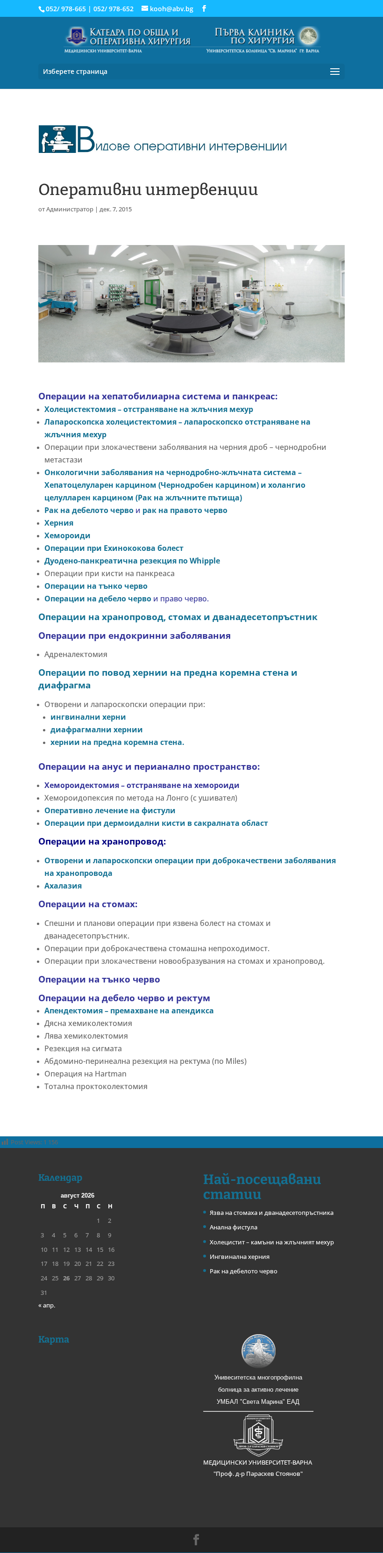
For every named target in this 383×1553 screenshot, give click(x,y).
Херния (58, 523)
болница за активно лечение (258, 1389)
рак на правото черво (184, 510)
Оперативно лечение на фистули (110, 810)
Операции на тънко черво (96, 586)
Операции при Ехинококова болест (114, 548)
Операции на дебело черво (97, 598)
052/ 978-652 (113, 8)
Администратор (69, 209)
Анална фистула (233, 1227)
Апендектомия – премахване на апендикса (129, 1010)
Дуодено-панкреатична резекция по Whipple (132, 561)
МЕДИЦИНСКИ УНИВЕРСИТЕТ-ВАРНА (258, 1462)
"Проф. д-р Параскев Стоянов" (258, 1473)
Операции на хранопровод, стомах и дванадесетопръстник (178, 616)
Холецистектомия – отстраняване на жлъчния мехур (148, 409)
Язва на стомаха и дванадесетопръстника (271, 1212)
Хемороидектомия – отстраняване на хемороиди (142, 785)
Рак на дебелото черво (89, 510)
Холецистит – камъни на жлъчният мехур (272, 1242)
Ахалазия (63, 886)
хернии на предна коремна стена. (118, 742)
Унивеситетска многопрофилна (258, 1377)
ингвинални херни (88, 717)
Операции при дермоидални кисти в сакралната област (156, 823)
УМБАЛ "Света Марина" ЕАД (258, 1401)
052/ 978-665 (66, 8)
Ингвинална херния (240, 1256)
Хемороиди (67, 535)
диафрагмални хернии (96, 729)
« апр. (46, 1305)
